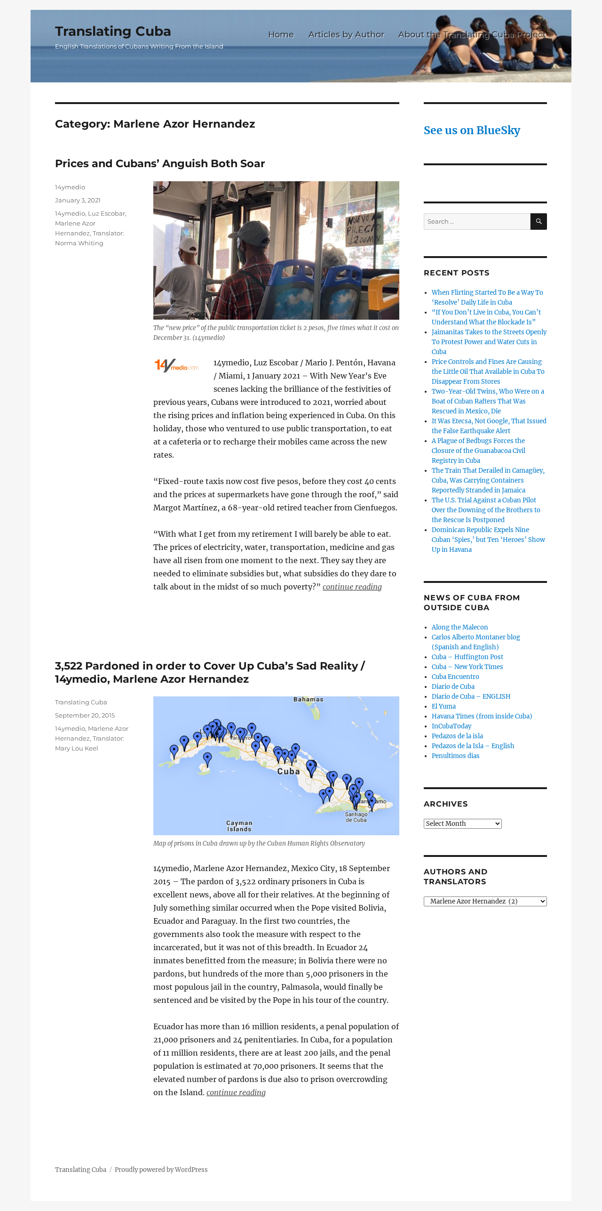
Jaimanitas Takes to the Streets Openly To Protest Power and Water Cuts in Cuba (489, 342)
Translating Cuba (113, 31)
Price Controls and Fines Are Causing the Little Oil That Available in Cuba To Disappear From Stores (488, 372)
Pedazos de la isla (457, 736)
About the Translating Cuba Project (472, 34)
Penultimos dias (456, 756)
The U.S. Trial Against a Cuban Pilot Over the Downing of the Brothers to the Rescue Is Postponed (486, 510)
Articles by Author (346, 34)
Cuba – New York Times (467, 667)
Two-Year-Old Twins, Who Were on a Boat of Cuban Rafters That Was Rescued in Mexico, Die (488, 401)
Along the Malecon (460, 627)
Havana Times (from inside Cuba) (482, 716)
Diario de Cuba (453, 687)
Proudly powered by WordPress (161, 1170)
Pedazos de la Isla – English (473, 746)
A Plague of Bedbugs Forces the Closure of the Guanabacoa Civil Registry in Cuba (478, 451)
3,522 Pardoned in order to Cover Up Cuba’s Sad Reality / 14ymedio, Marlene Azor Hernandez (210, 672)
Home (281, 34)
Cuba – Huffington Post (467, 657)
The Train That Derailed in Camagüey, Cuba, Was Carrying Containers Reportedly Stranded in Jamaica (488, 480)
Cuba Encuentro (455, 677)
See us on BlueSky (472, 130)
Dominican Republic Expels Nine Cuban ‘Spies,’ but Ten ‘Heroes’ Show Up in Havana (488, 540)
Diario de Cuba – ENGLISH (471, 697)
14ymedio (70, 187)
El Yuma (444, 706)
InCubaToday (451, 726)
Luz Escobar (106, 213)
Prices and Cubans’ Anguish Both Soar (160, 163)
